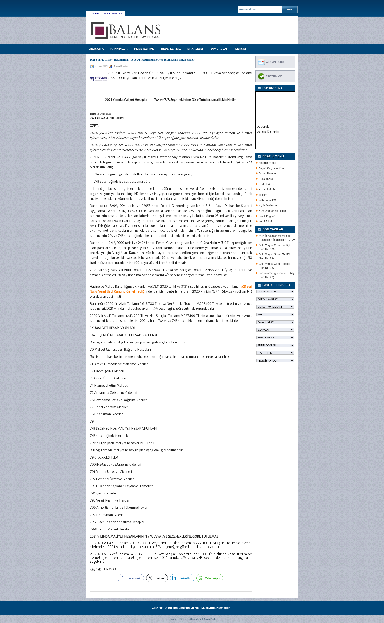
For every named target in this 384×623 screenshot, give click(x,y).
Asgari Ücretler (268, 173)
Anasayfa (96, 48)
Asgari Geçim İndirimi (271, 168)
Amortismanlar (267, 162)
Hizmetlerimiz (267, 189)
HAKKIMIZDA (119, 48)
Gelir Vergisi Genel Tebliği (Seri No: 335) (274, 247)
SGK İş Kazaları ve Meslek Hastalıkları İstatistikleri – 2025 (277, 237)
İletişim (263, 194)
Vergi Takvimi (267, 221)
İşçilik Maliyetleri (268, 205)
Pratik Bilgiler (267, 216)
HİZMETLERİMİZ (144, 48)
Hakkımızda (266, 178)
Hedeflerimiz (266, 184)
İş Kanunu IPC (267, 200)
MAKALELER (195, 48)
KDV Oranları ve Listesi (272, 210)
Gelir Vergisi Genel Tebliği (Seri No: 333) (274, 265)
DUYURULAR (219, 48)
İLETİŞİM (240, 48)
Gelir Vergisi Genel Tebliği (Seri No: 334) (274, 256)
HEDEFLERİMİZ (171, 48)
